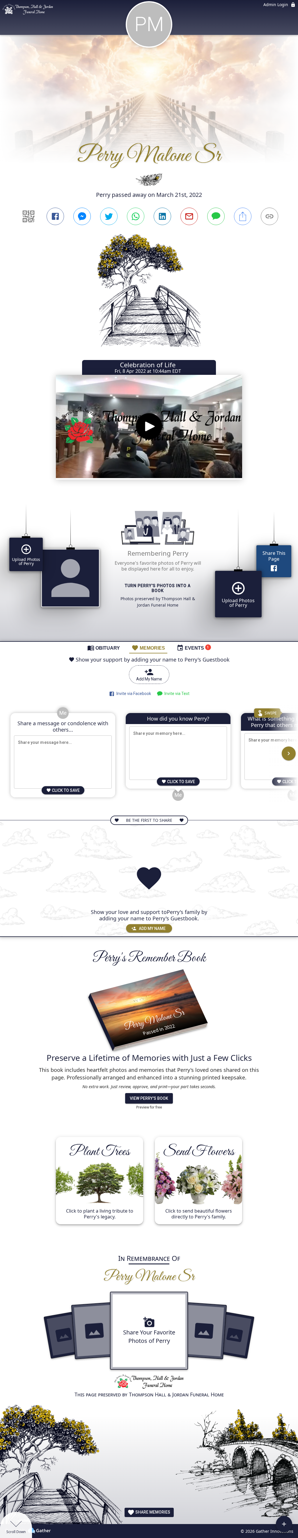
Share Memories (152, 1512)
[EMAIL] (189, 216)
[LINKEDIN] (162, 216)
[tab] (103, 647)
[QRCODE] (28, 216)
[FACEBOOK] (55, 216)
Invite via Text (176, 693)
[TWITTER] (109, 216)
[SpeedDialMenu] (284, 1524)
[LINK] (269, 216)
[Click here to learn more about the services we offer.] (149, 1382)
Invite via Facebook (133, 693)
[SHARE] (242, 216)
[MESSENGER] (82, 216)
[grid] (149, 568)
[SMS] (216, 216)
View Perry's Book (149, 1098)
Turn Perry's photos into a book (158, 588)
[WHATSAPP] (135, 216)
